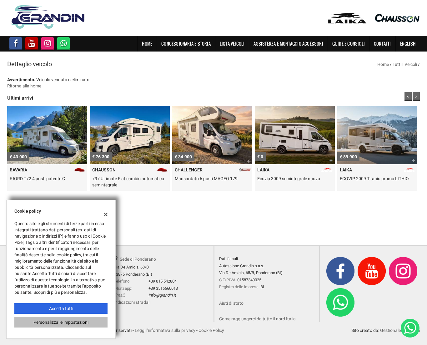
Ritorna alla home (24, 85)
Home (147, 43)
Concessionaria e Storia (186, 43)
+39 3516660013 (163, 288)
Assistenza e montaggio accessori (288, 43)
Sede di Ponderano (138, 259)
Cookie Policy (211, 330)
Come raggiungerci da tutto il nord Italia (257, 318)
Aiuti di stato (231, 303)
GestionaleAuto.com (400, 330)
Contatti (382, 43)
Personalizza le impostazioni (60, 322)
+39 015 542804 (162, 281)
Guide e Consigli (348, 43)
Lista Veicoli (232, 43)
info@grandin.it (162, 295)
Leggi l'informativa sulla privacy (165, 330)
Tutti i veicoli (405, 64)
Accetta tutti (61, 308)
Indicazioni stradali (132, 302)
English (407, 43)
